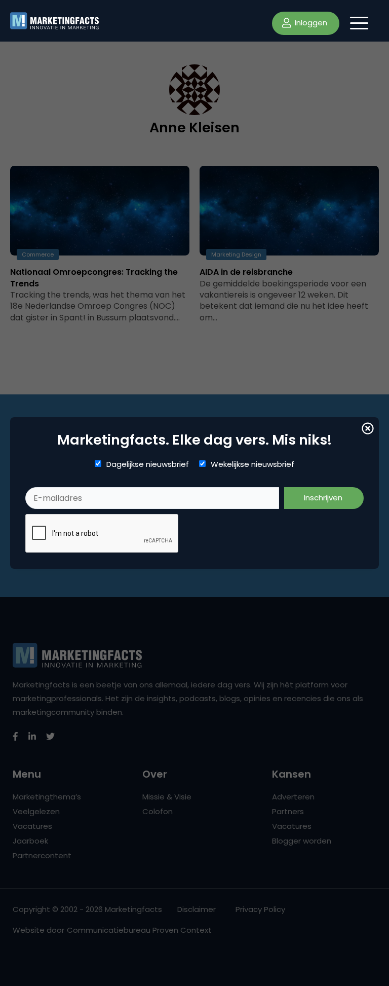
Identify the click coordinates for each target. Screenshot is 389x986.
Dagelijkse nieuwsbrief (147, 464)
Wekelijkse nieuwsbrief (252, 464)
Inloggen (310, 22)
